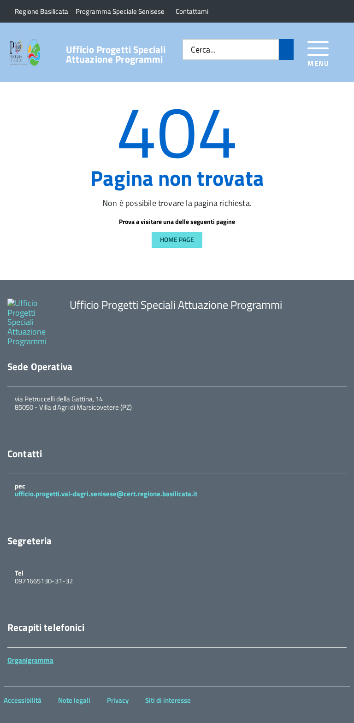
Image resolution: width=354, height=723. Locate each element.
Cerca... (203, 50)
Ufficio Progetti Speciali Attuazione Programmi (116, 54)
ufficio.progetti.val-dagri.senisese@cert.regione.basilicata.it (106, 493)
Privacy (118, 700)
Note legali (74, 700)
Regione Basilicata (41, 11)
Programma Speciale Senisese (120, 11)
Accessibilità (22, 700)
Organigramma (30, 660)
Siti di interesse (168, 700)
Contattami (192, 11)
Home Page (177, 239)
